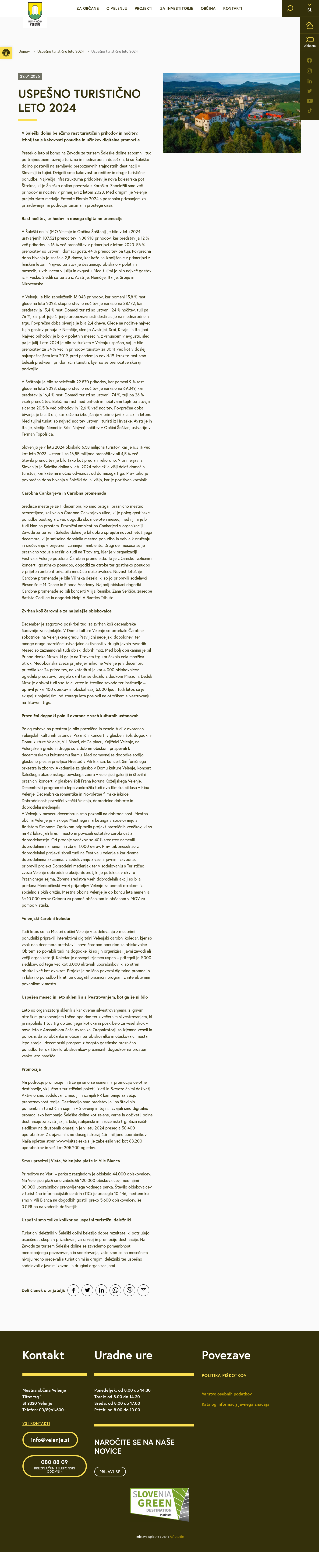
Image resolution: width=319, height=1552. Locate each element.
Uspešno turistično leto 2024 (60, 51)
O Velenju (117, 8)
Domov (24, 51)
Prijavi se (110, 1471)
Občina (208, 8)
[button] (6, 53)
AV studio (177, 1537)
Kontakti (232, 8)
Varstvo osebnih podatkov (227, 1394)
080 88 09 (54, 1466)
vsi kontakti (36, 1423)
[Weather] (309, 25)
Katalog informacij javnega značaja (235, 1404)
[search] (290, 8)
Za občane (88, 8)
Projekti (143, 8)
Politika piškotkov (224, 1375)
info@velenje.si (50, 1440)
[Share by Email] (143, 1290)
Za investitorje (177, 8)
